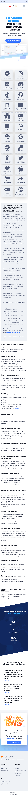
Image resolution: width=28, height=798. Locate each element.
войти (4, 1)
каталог (17, 768)
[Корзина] (13, 6)
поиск (16, 766)
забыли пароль (4, 770)
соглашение (4, 785)
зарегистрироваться (14, 742)
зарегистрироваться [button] (13, 41)
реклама (17, 772)
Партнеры (17, 775)
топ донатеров (18, 773)
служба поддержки (6, 783)
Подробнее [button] (6, 680)
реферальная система (20, 770)
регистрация (4, 768)
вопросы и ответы (5, 781)
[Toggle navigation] (24, 6)
